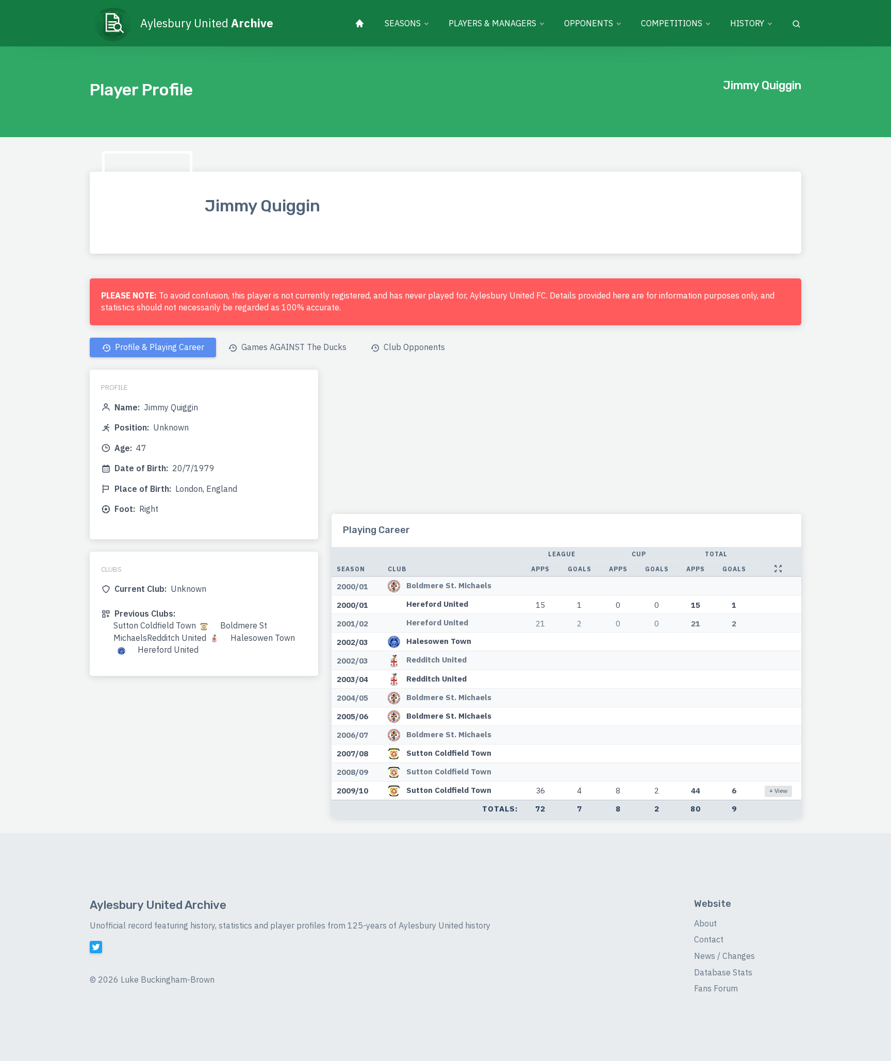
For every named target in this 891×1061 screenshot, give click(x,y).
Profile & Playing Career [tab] (158, 347)
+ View (778, 790)
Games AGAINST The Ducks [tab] (292, 347)
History (747, 23)
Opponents (588, 23)
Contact (708, 939)
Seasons (403, 23)
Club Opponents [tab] (413, 347)
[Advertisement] (566, 442)
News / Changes (724, 956)
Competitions (671, 23)
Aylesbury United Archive (158, 905)
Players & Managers (492, 23)
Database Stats (723, 972)
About (705, 923)
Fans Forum (716, 988)
